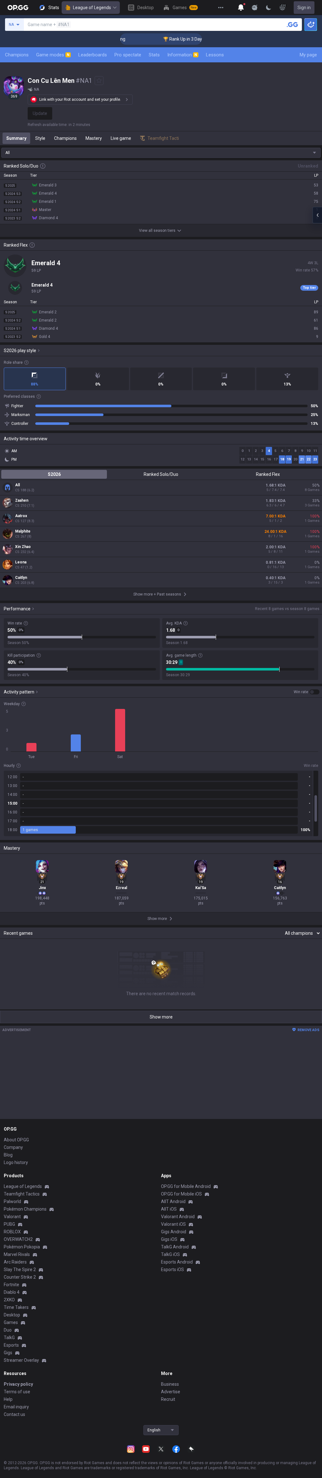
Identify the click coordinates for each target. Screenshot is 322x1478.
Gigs (8, 1352)
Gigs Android (173, 1231)
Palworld (12, 1201)
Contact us (14, 1414)
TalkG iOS (170, 1254)
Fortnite (11, 1284)
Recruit (168, 1399)
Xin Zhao (23, 547)
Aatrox (21, 516)
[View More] (220, 7)
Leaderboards (92, 55)
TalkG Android (175, 1246)
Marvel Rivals (17, 1254)
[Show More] (241, 7)
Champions (17, 55)
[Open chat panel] (317, 215)
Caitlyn (21, 577)
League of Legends (92, 7)
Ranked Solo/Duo (161, 474)
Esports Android (177, 1261)
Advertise (170, 1391)
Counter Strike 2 (20, 1277)
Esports (11, 1345)
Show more (161, 1016)
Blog (8, 1154)
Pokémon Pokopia (22, 1246)
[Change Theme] (268, 7)
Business (170, 1384)
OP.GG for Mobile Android (186, 1186)
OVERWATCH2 (18, 1239)
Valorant (12, 1216)
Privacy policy (18, 1384)
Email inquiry (16, 1406)
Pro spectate (127, 55)
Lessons (215, 55)
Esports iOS (172, 1269)
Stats (154, 55)
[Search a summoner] (292, 24)
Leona (20, 562)
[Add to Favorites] (99, 80)
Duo (8, 1329)
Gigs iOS (169, 1239)
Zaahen (21, 500)
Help (8, 1399)
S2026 (54, 474)
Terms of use (17, 1391)
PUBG (9, 1224)
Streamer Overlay (21, 1360)
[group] (161, 803)
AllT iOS (169, 1209)
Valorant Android (178, 1216)
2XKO (9, 1299)
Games (11, 1322)
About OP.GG (16, 1139)
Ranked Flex (268, 474)
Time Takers (16, 1307)
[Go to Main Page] (18, 7)
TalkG (9, 1337)
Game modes (52, 55)
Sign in (304, 7)
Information (182, 55)
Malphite (23, 531)
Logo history (16, 1162)
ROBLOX (12, 1231)
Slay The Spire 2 (20, 1269)
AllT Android (173, 1201)
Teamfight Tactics (22, 1193)
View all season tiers (157, 230)
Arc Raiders (15, 1261)
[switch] (306, 691)
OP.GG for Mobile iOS (181, 1193)
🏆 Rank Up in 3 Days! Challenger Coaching (188, 39)
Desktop (12, 1314)
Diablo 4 (11, 1292)
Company (13, 1147)
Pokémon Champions (25, 1209)
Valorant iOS (173, 1224)
